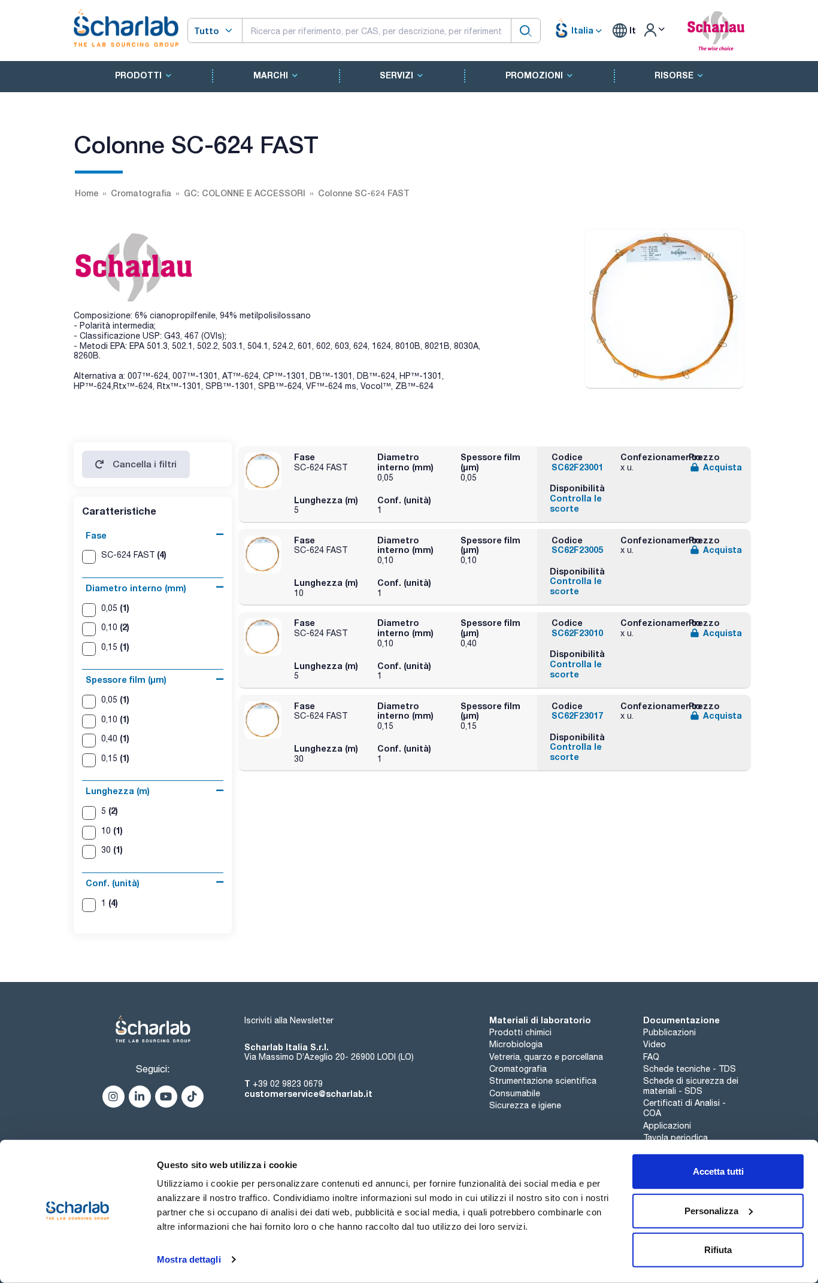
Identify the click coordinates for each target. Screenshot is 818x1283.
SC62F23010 (577, 633)
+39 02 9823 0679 (288, 1084)
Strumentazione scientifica (542, 1081)
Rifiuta (718, 1250)
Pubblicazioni (669, 1032)
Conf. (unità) (113, 883)
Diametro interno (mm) (136, 588)
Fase (96, 535)
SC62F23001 (577, 467)
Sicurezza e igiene (525, 1105)
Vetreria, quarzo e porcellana (546, 1057)
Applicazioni (667, 1125)
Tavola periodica (675, 1137)
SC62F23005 (577, 550)
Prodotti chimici (520, 1032)
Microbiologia (516, 1044)
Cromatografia (518, 1069)
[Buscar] (526, 30)
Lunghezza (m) (118, 791)
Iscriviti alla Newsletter (289, 1020)
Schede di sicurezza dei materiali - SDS (690, 1086)
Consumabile (514, 1093)
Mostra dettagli (189, 1259)
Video (654, 1044)
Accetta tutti (718, 1171)
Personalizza (711, 1210)
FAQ (651, 1057)
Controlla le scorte (576, 503)
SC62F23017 (577, 715)
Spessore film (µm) (126, 679)
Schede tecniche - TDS (689, 1069)
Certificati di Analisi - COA (684, 1108)
